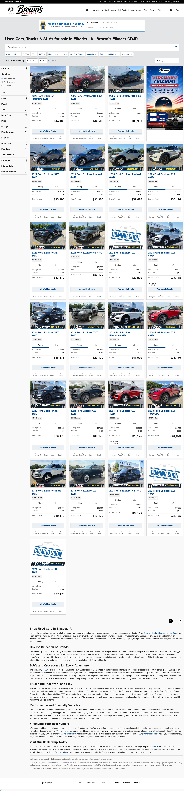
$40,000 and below (109, 54)
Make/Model (92, 22)
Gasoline (92, 54)
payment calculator (150, 734)
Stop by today (61, 752)
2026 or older (12, 54)
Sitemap (126, 782)
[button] (48, 103)
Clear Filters (53, 60)
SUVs (47, 670)
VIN (102, 22)
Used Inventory (110, 10)
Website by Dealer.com (47, 783)
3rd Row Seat (77, 54)
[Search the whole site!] (177, 10)
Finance (131, 10)
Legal (136, 782)
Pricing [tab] (40, 108)
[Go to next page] (181, 621)
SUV (26, 54)
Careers (115, 782)
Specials (153, 10)
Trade (124, 10)
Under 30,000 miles (57, 54)
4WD (42, 54)
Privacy (103, 782)
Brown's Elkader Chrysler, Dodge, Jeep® (161, 633)
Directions (91, 782)
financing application (67, 734)
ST (34, 54)
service (155, 746)
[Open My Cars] (170, 10)
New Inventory (97, 10)
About (161, 10)
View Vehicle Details (48, 131)
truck (87, 688)
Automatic (127, 54)
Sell (119, 10)
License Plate (113, 22)
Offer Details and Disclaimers (155, 129)
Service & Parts (142, 10)
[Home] (10, 10)
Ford (42, 60)
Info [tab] (56, 108)
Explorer (30, 60)
